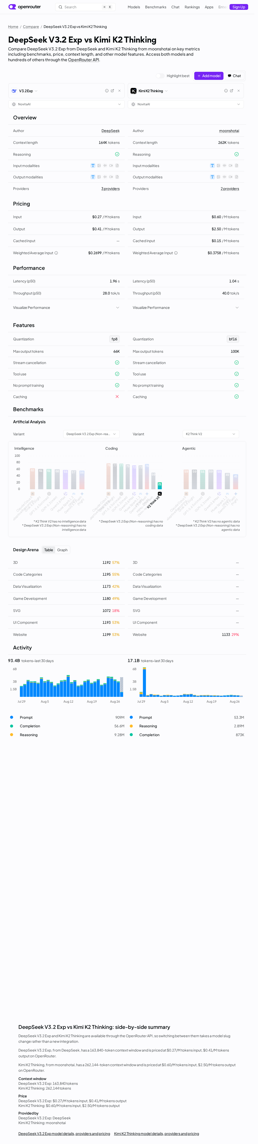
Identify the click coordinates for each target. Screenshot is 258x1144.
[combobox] (66, 104)
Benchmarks (155, 7)
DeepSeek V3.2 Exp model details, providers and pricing (64, 1133)
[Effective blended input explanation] (56, 253)
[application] (50, 489)
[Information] (107, 91)
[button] (66, 717)
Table (48, 549)
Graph (62, 549)
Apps (209, 7)
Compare (31, 26)
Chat (175, 7)
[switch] (172, 75)
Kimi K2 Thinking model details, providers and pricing (156, 1133)
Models (134, 7)
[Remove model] (119, 90)
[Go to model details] (112, 91)
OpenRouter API (83, 59)
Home (13, 26)
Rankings (192, 7)
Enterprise (227, 7)
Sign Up (239, 7)
